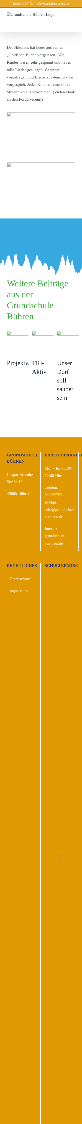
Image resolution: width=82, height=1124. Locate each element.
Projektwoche (24, 363)
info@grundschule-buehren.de (53, 3)
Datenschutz (20, 579)
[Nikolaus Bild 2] (41, 164)
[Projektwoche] (23, 344)
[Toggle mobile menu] (73, 25)
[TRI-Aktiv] (48, 344)
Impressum (19, 591)
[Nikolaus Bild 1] (41, 114)
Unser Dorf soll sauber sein (65, 380)
